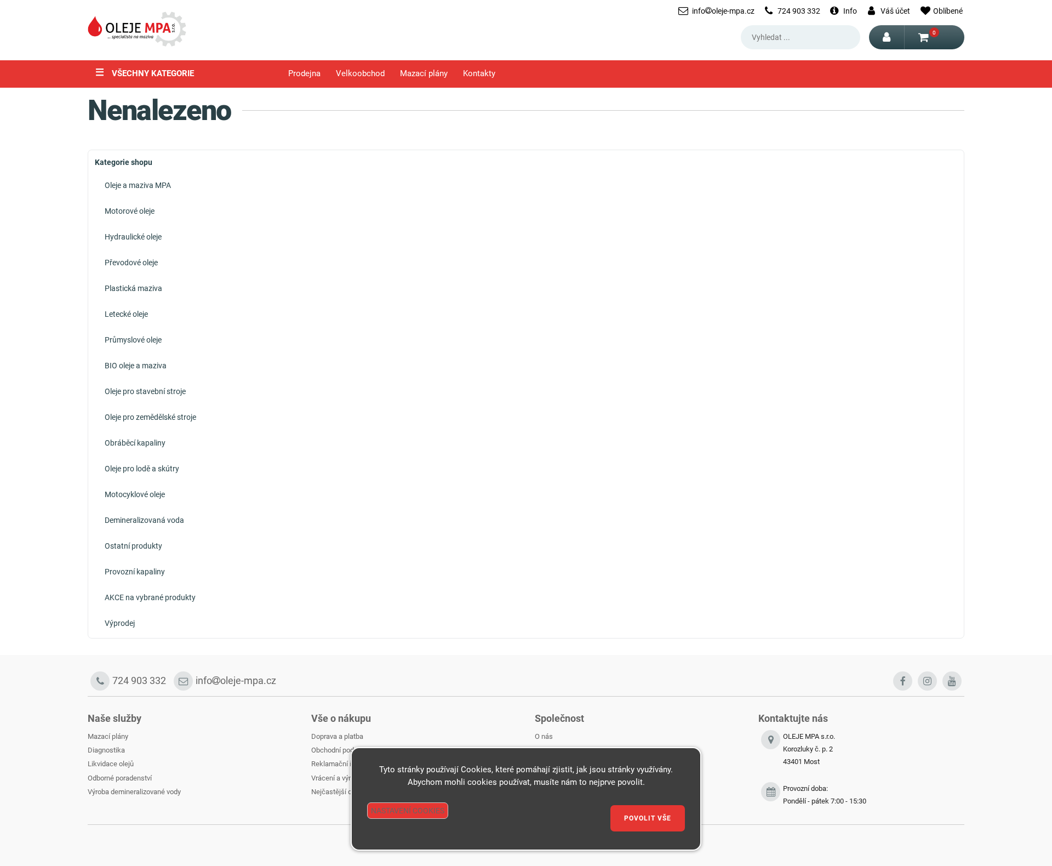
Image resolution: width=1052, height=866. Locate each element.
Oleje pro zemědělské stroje (150, 417)
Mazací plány (424, 73)
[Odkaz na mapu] (770, 755)
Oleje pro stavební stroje (145, 391)
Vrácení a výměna (338, 778)
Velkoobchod (360, 73)
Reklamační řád (335, 764)
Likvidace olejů (111, 764)
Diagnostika (106, 750)
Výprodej (120, 623)
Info (850, 11)
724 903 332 (798, 11)
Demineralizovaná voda (144, 520)
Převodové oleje (131, 262)
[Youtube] (952, 681)
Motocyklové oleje (135, 494)
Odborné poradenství (120, 778)
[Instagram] (927, 681)
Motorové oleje (130, 211)
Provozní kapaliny (135, 571)
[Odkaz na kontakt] (770, 795)
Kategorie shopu (123, 162)
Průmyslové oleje (133, 339)
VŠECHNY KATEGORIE (144, 72)
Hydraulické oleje (133, 236)
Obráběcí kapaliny (135, 442)
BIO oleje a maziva (136, 365)
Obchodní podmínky (342, 750)
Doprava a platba (337, 736)
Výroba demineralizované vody (134, 792)
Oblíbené (948, 11)
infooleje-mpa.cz (723, 11)
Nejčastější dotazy (339, 792)
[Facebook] (902, 681)
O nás (544, 736)
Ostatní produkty (133, 546)
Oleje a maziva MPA (138, 185)
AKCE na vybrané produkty (150, 597)
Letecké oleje (126, 314)
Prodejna (304, 73)
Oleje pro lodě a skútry (142, 468)
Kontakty (479, 73)
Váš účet (895, 11)
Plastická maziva (133, 288)
